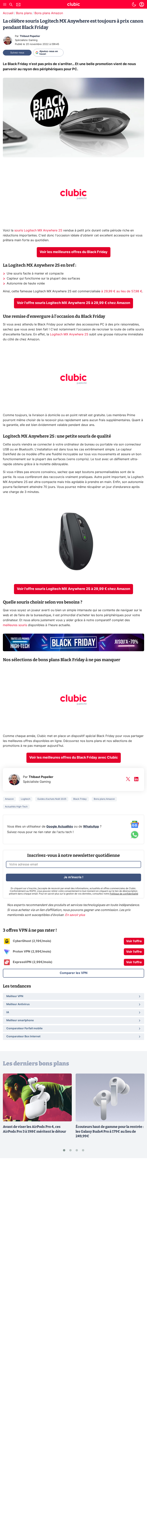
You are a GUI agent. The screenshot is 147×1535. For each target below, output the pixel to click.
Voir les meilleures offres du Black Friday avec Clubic (73, 757)
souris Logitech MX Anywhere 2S (38, 230)
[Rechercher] (11, 5)
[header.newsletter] (18, 5)
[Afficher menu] (5, 4)
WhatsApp (91, 826)
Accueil (8, 13)
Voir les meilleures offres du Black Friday (74, 252)
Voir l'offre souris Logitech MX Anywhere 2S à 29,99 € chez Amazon (73, 303)
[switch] (134, 4)
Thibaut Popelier (30, 36)
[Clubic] (73, 5)
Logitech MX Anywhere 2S (69, 334)
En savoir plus (75, 915)
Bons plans (24, 13)
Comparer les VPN (73, 973)
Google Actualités (59, 826)
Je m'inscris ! (73, 877)
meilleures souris (15, 625)
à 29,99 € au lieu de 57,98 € (121, 291)
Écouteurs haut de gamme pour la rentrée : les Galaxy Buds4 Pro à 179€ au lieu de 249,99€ (110, 1131)
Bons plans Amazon (48, 13)
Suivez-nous (17, 52)
